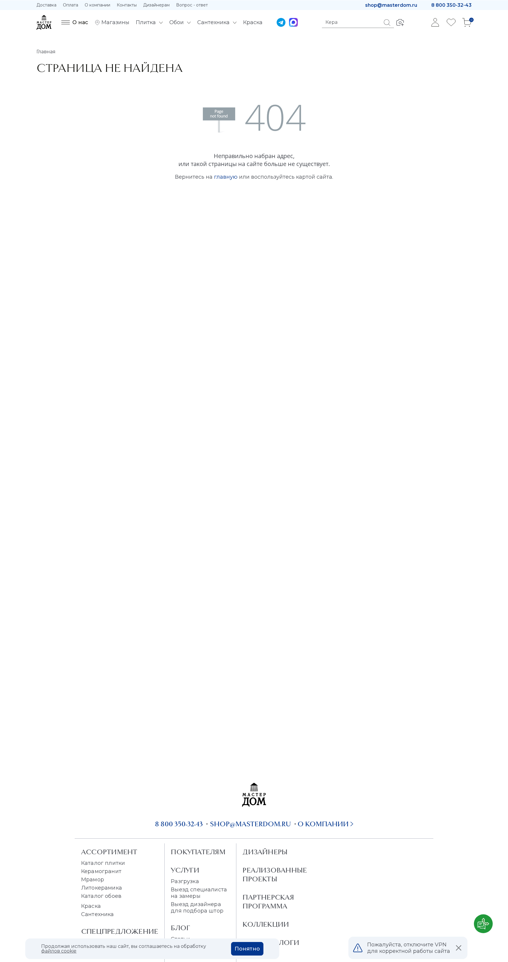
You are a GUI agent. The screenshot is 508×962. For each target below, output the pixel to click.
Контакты (127, 5)
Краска (91, 906)
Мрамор (92, 879)
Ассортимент (109, 851)
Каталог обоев (101, 896)
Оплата (70, 5)
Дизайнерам (156, 5)
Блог (180, 927)
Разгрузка (185, 881)
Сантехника (97, 914)
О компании (97, 5)
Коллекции (266, 924)
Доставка (46, 5)
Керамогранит (101, 871)
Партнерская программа (268, 901)
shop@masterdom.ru (391, 5)
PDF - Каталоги (271, 942)
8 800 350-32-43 (451, 5)
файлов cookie (58, 951)
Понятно (247, 949)
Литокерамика (101, 888)
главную (226, 177)
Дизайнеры (265, 851)
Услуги (185, 870)
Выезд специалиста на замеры (199, 892)
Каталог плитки (103, 863)
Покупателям (198, 851)
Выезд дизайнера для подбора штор (197, 907)
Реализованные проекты (275, 874)
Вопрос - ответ (192, 5)
